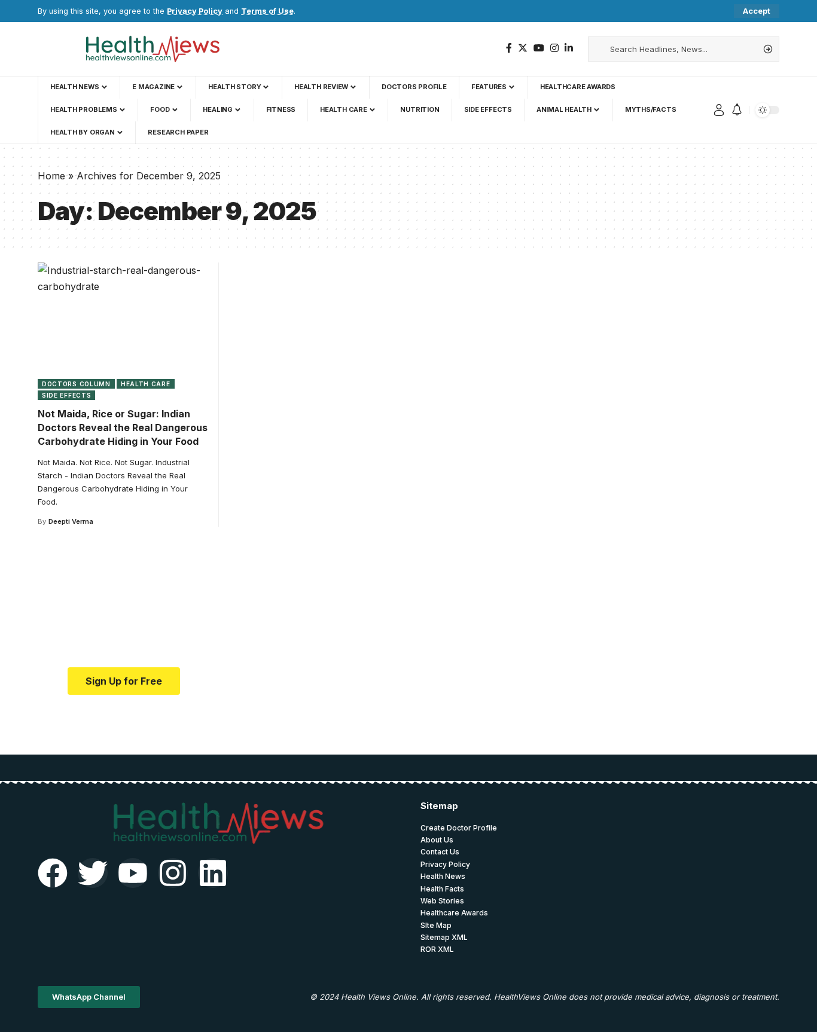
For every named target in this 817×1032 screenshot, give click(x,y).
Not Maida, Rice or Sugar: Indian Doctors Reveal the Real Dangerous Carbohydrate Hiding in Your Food (123, 427)
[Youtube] (133, 873)
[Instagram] (554, 48)
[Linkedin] (213, 873)
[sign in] (719, 110)
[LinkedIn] (569, 48)
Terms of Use (267, 11)
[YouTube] (539, 48)
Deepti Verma (70, 521)
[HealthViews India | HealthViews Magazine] (152, 49)
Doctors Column (76, 383)
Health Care (145, 383)
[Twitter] (523, 48)
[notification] (737, 110)
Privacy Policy (194, 11)
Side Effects (66, 395)
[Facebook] (509, 48)
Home (51, 176)
